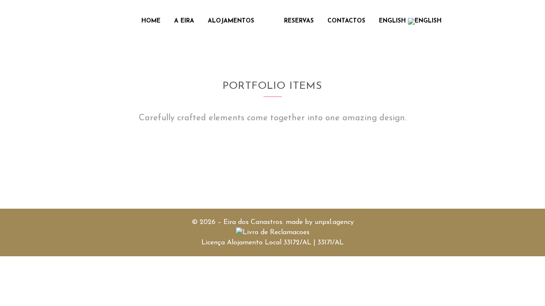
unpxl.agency (334, 222)
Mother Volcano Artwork (359, 176)
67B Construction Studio (210, 176)
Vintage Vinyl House (47, 176)
